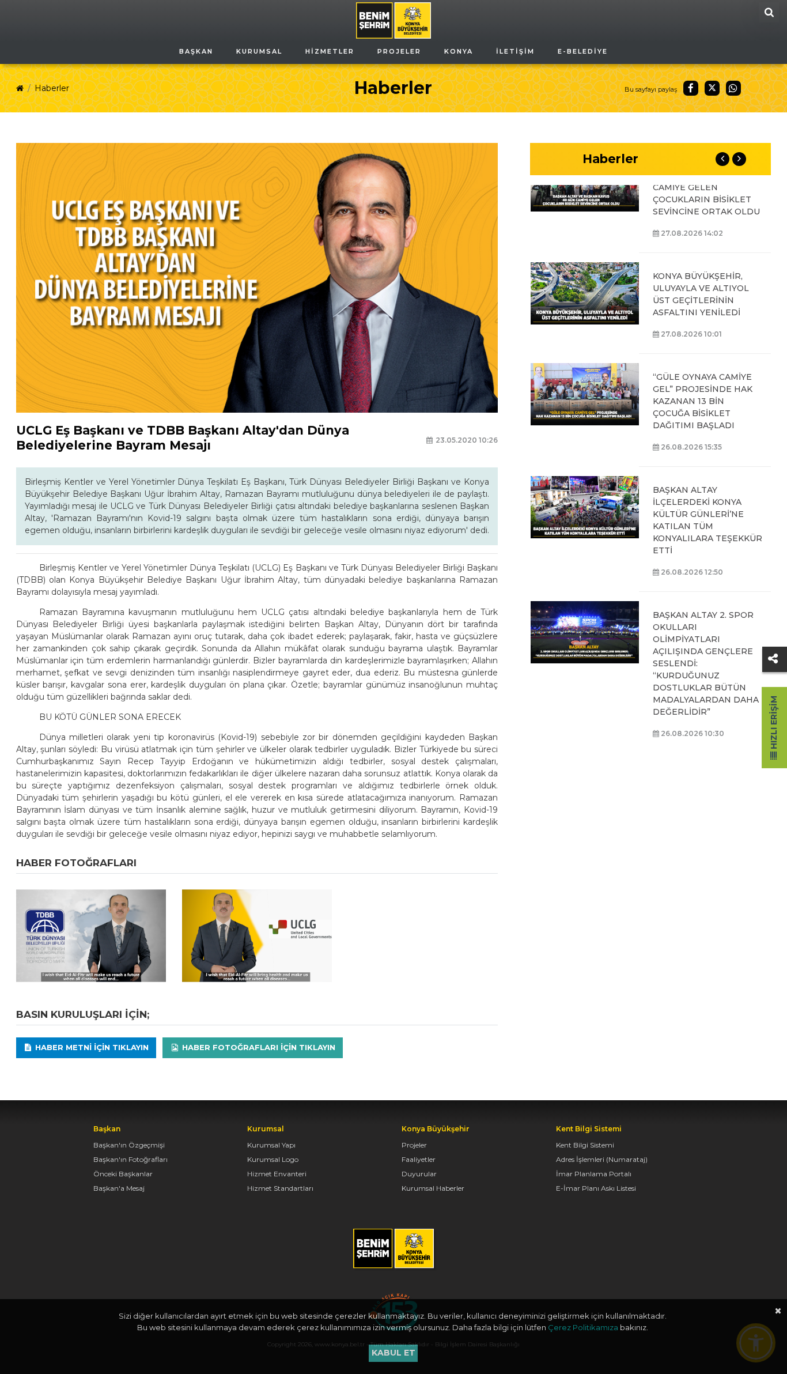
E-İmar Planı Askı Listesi (596, 1188)
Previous (722, 159)
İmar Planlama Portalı (593, 1173)
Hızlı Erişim (774, 724)
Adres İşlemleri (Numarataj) (602, 1159)
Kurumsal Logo (272, 1159)
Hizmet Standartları (280, 1188)
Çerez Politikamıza (583, 1327)
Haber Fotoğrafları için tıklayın (257, 1047)
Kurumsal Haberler (433, 1188)
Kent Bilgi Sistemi (585, 1145)
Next (739, 159)
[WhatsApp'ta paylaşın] (733, 88)
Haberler (52, 88)
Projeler (414, 1145)
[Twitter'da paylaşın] (712, 88)
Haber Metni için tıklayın (91, 1047)
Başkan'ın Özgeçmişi (129, 1145)
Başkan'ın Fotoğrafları (130, 1159)
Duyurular (419, 1173)
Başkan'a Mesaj (119, 1188)
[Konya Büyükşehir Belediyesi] (393, 19)
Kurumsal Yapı (271, 1145)
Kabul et (393, 1352)
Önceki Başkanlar (123, 1173)
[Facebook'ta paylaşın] (690, 88)
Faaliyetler (419, 1159)
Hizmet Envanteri (277, 1173)
